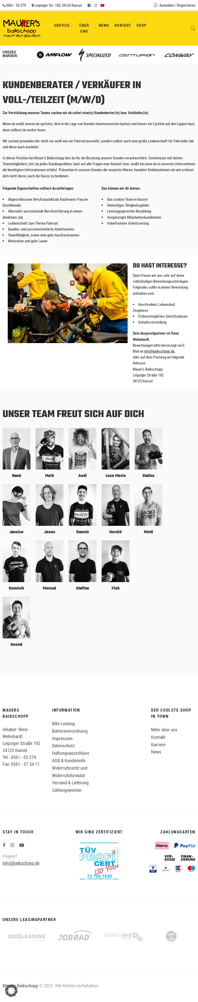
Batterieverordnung (70, 731)
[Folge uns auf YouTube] (21, 845)
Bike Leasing (63, 723)
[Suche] (192, 28)
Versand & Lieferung (70, 782)
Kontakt (122, 25)
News (104, 25)
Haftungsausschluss (70, 753)
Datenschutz (63, 745)
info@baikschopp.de (159, 351)
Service (62, 25)
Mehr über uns (164, 730)
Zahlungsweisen (66, 790)
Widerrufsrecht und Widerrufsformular (69, 771)
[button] (11, 990)
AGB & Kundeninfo (69, 760)
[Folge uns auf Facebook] (4, 845)
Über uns (84, 28)
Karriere (158, 744)
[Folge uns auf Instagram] (12, 845)
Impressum (62, 738)
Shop (141, 25)
